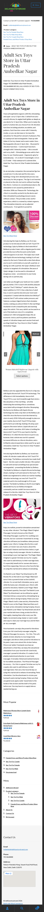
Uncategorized (11, 772)
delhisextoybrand (12, 788)
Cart (33, 906)
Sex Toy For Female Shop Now (13, 32)
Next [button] (38, 354)
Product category (12, 791)
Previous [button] (5, 354)
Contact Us (10, 813)
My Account (10, 817)
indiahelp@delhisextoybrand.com (20, 25)
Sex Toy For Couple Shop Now (13, 37)
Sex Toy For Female (13, 765)
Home (8, 46)
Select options (22, 376)
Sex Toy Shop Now (10, 236)
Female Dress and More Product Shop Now (17, 39)
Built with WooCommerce (13, 903)
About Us (9, 810)
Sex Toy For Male (12, 769)
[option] (22, 355)
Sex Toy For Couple (13, 761)
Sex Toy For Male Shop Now (12, 34)
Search (22, 908)
